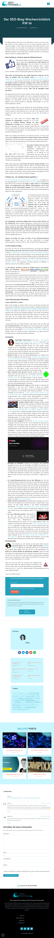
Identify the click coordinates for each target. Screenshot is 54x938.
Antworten (9, 811)
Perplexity (22, 702)
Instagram (36, 696)
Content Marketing (34, 693)
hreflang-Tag (33, 182)
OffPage (17, 700)
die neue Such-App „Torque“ (41, 421)
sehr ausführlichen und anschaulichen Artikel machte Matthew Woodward (29, 253)
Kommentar (6, 834)
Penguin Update (40, 344)
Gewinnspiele (32, 695)
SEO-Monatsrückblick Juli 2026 (14, 750)
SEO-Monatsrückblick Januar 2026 (19, 669)
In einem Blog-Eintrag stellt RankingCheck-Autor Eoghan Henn (22, 180)
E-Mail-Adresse (14, 583)
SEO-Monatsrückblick (22, 28)
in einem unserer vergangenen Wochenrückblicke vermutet (32, 341)
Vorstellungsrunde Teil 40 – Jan (14, 775)
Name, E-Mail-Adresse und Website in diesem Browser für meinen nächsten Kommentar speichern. (27, 871)
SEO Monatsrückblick (26, 704)
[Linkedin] (28, 928)
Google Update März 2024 (22, 696)
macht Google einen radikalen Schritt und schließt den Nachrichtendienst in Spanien (27, 310)
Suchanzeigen (23, 708)
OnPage (17, 702)
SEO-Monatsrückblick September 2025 (17, 676)
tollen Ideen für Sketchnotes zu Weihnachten (34, 535)
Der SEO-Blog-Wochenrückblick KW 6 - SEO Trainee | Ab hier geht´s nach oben (23, 798)
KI (38, 697)
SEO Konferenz (18, 704)
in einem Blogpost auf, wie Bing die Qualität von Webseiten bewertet (27, 261)
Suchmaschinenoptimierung (19, 710)
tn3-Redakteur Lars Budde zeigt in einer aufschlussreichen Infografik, (28, 508)
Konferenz (21, 698)
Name (5, 852)
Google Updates (30, 697)
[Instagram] (21, 928)
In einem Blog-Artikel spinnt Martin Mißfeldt (35, 330)
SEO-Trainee (35, 702)
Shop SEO (31, 706)
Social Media (17, 708)
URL (40, 184)
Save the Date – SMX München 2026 (17, 663)
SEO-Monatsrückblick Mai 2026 (34, 676)
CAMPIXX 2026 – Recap (33, 669)
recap (25, 702)
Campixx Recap (26, 693)
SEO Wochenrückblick (24, 706)
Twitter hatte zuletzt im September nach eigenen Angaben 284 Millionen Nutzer (28, 411)
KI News (16, 698)
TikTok (27, 710)
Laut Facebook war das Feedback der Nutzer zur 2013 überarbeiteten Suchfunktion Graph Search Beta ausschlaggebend (27, 79)
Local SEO (34, 698)
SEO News (32, 704)
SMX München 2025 (37, 706)
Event (25, 695)
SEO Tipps (36, 704)
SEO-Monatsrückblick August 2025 (34, 663)
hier (16, 568)
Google (37, 695)
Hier (48, 550)
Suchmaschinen (30, 708)
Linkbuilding (28, 698)
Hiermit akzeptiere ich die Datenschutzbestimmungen (23, 588)
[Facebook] (31, 928)
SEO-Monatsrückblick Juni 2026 (39, 750)
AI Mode (14, 693)
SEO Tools (16, 706)
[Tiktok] (25, 928)
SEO (28, 702)
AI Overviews (18, 693)
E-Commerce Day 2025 (20, 695)
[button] (19, 652)
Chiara (27, 643)
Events (27, 695)
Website (5, 865)
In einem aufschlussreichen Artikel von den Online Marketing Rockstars (28, 394)
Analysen (22, 693)
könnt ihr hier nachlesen (24, 499)
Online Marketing (27, 700)
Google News (15, 696)
